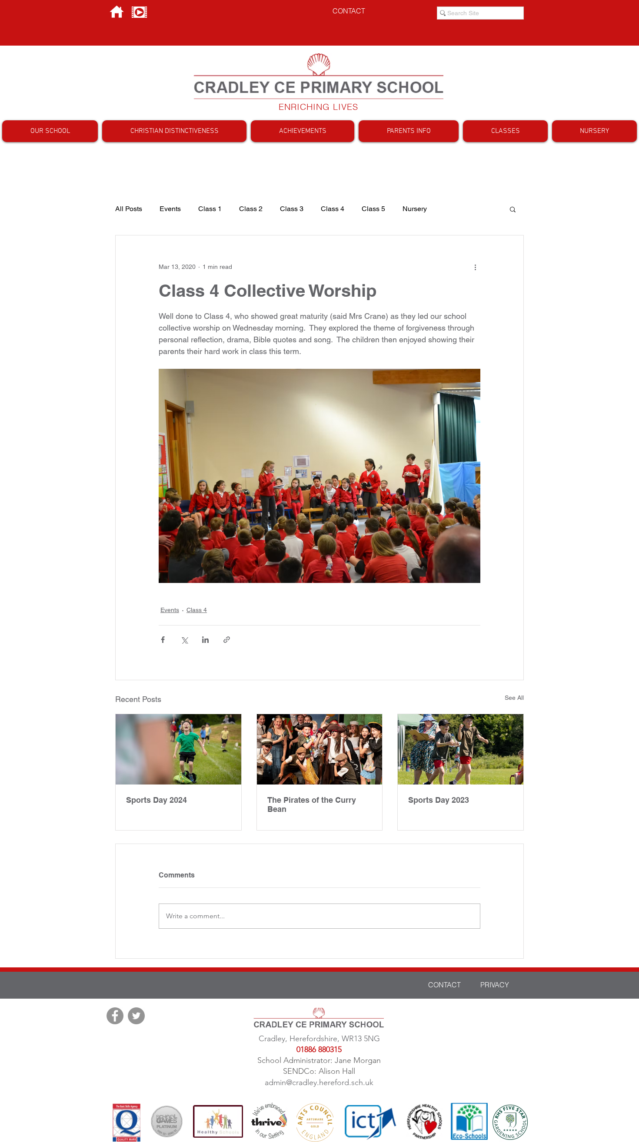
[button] (50, 131)
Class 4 (332, 209)
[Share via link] (227, 640)
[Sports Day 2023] (460, 749)
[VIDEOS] (139, 12)
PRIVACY (494, 984)
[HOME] (116, 12)
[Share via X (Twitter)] (184, 640)
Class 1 (210, 209)
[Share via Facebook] (163, 640)
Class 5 (373, 209)
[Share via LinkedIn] (205, 640)
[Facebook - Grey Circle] (114, 1015)
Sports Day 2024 (156, 799)
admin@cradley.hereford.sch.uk (319, 1082)
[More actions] (475, 267)
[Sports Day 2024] (178, 749)
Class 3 (291, 209)
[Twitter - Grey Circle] (136, 1015)
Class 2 (251, 209)
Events (170, 209)
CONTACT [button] (349, 11)
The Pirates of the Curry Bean (311, 804)
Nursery (415, 209)
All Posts (128, 209)
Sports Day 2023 (438, 799)
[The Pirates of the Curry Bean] (320, 749)
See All (514, 697)
